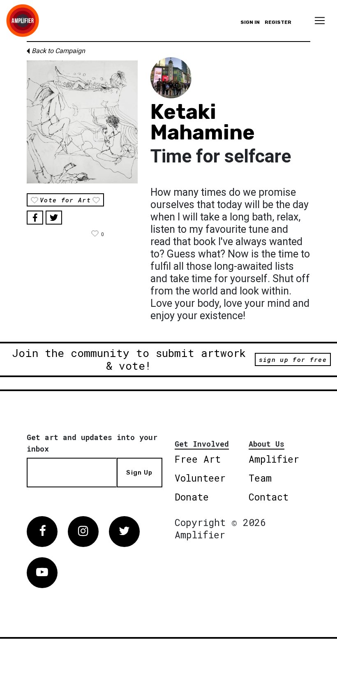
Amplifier (274, 459)
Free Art (198, 459)
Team (260, 478)
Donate (192, 497)
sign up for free (293, 359)
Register (278, 22)
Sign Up (139, 472)
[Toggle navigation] (320, 20)
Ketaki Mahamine (202, 122)
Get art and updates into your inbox (92, 443)
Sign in (250, 22)
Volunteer (200, 478)
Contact (269, 497)
